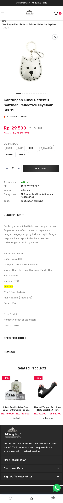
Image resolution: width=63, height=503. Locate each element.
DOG (30, 148)
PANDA (9, 154)
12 (46, 93)
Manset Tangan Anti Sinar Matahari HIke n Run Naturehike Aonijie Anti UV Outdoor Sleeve (47, 408)
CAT (20, 148)
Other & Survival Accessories (37, 195)
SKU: (6, 186)
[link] (10, 499)
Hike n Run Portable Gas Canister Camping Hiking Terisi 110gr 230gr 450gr (15, 408)
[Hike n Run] (29, 13)
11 (43, 93)
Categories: (10, 194)
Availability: (10, 182)
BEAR (9, 148)
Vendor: (8, 190)
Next (58, 399)
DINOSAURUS (45, 148)
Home (3, 21)
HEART (23, 154)
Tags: (7, 201)
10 (41, 93)
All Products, (28, 194)
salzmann (26, 190)
